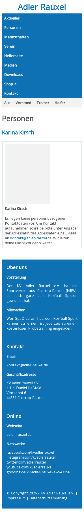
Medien (10, 65)
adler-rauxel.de (19, 434)
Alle (7, 102)
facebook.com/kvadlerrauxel (30, 452)
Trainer (43, 102)
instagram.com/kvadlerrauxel (31, 457)
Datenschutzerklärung (48, 498)
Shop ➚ (10, 84)
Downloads (13, 74)
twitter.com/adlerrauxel (26, 462)
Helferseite (13, 55)
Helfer (60, 102)
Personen (12, 27)
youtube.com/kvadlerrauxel (29, 467)
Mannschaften (16, 36)
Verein (9, 46)
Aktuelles (12, 18)
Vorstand (23, 102)
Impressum (16, 498)
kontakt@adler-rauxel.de (31, 238)
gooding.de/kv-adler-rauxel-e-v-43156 (38, 472)
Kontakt (11, 93)
